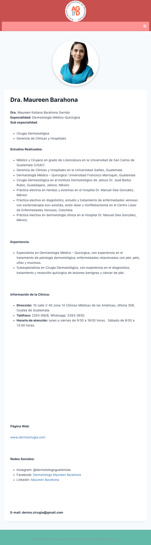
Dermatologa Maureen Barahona (57, 475)
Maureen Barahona (45, 480)
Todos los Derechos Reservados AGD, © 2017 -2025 (58, 539)
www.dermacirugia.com (27, 437)
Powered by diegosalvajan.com (103, 539)
